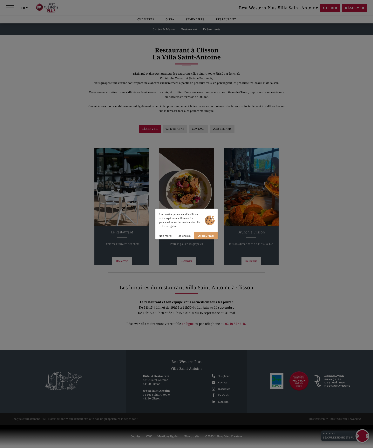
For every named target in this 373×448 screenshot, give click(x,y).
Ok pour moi (206, 235)
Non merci (165, 235)
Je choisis (185, 235)
